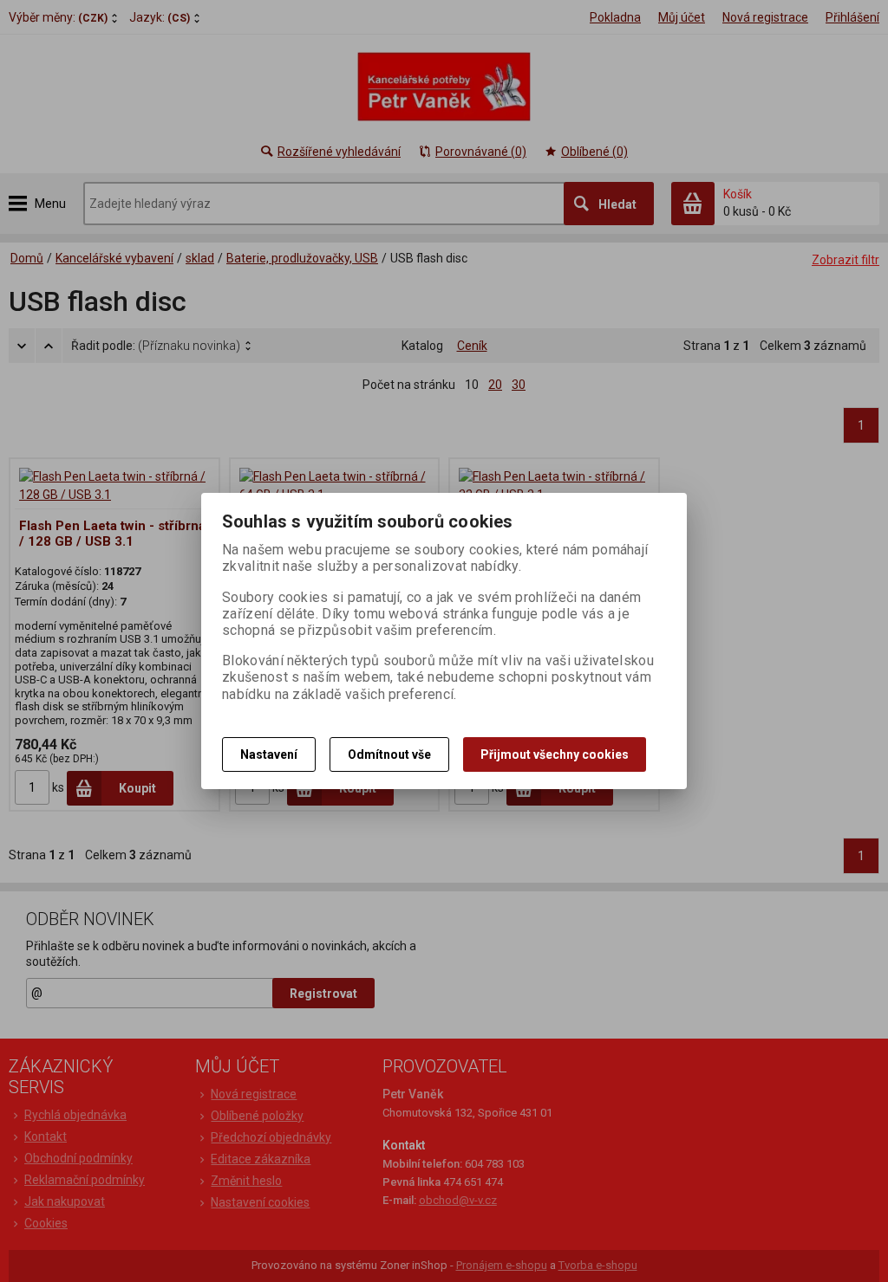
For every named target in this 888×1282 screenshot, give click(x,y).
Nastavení (268, 754)
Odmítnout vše (389, 754)
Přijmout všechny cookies (554, 754)
